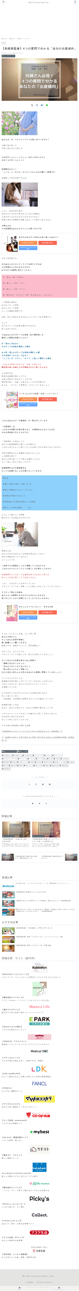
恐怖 (31, 762)
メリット (23, 759)
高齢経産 (7, 769)
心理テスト (23, 762)
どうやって (38, 755)
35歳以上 (7, 755)
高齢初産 (65, 765)
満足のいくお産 (60, 762)
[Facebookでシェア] (37, 105)
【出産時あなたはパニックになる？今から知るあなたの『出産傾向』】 (32, 731)
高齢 (46, 765)
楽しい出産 (23, 751)
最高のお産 (47, 762)
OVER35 (28, 755)
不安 (50, 759)
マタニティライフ (10, 759)
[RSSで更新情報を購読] (46, 803)
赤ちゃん (29, 765)
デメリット (58, 755)
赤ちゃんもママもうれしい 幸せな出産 (36, 607)
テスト (48, 755)
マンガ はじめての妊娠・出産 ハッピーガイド (38, 393)
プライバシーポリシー (44, 1282)
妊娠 (13, 762)
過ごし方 (39, 765)
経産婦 (71, 762)
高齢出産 (55, 765)
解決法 (13, 765)
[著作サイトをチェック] (33, 803)
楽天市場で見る (47, 243)
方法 (38, 762)
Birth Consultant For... (39, 2)
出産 (57, 759)
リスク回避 (41, 759)
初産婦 (6, 762)
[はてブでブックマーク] (42, 105)
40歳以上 (18, 755)
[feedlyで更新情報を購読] (39, 803)
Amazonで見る (28, 243)
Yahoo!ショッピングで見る (28, 248)
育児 (5, 765)
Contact (30, 1282)
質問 (20, 765)
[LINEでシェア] (47, 105)
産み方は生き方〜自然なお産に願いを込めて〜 (39, 237)
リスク (32, 759)
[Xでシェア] (32, 105)
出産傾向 (66, 759)
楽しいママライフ (10, 751)
